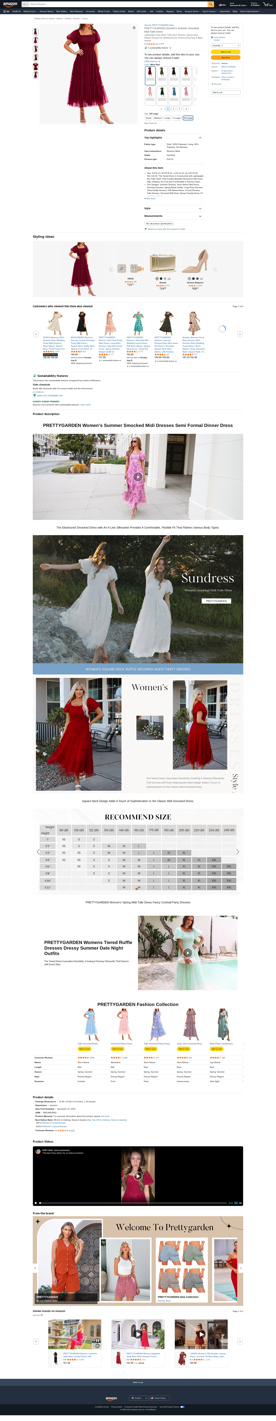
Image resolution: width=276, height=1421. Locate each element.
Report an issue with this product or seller (166, 229)
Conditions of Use (102, 1407)
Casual (84, 19)
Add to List (217, 92)
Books (131, 11)
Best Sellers (61, 11)
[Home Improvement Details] (259, 11)
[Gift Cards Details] (147, 11)
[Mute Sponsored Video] (97, 1346)
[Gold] (157, 278)
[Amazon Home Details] (199, 11)
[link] (55, 343)
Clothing (68, 19)
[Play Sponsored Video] (138, 1334)
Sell (151, 11)
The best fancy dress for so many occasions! (62, 1153)
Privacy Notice (116, 1407)
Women (59, 19)
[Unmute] (240, 1203)
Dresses (76, 19)
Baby (235, 11)
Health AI (16, 11)
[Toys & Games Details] (216, 11)
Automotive (225, 11)
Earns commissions (62, 1150)
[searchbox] (118, 4)
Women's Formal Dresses (54, 1123)
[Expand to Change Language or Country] (226, 5)
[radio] (35, 32)
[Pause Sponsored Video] (97, 1340)
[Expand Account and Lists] (247, 5)
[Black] (161, 278)
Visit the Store (164, 1301)
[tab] (137, 889)
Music (179, 11)
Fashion (159, 11)
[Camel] (165, 278)
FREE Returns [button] (151, 61)
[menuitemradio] (236, 1203)
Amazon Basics (46, 11)
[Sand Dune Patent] (189, 278)
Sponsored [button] (37, 1315)
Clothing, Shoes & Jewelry (44, 19)
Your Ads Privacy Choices (169, 1407)
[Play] (35, 1203)
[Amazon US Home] (111, 1399)
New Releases (76, 11)
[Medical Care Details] (36, 11)
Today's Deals (119, 11)
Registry (170, 11)
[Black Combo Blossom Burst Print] (197, 278)
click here (105, 1116)
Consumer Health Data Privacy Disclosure (140, 1407)
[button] (6, 11)
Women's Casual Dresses (55, 1126)
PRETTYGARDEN (228, 67)
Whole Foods (104, 11)
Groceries (90, 11)
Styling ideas (43, 237)
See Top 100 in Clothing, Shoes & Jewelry (107, 1120)
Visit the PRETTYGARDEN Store (159, 25)
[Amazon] (10, 4)
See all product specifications (159, 223)
